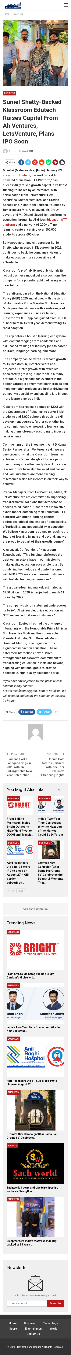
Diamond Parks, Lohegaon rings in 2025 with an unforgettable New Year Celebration (19, 767)
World (54, 1328)
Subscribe (55, 1303)
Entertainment (33, 1328)
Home (12, 1323)
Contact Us (33, 1333)
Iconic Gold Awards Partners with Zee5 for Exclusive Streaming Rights (52, 767)
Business (9, 93)
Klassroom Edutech (16, 175)
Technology (50, 1323)
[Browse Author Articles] (35, 732)
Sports (12, 1145)
